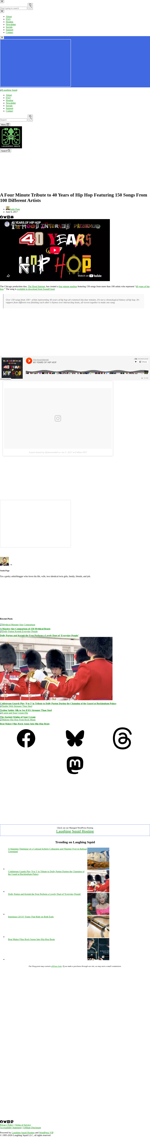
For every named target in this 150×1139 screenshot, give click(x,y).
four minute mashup (68, 286)
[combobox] (13, 119)
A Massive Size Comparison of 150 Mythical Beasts (25, 629)
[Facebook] (2, 217)
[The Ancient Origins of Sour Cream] (14, 713)
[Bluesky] (5, 217)
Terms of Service (23, 1125)
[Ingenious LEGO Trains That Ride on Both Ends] (98, 936)
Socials (9, 105)
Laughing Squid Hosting (75, 831)
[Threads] (9, 217)
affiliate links (56, 966)
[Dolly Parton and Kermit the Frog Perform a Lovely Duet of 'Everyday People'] (98, 914)
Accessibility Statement (11, 1127)
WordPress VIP (46, 1132)
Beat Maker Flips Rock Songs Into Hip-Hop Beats (25, 724)
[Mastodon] (75, 775)
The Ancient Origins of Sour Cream (17, 717)
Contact (9, 111)
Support (9, 108)
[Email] (12, 217)
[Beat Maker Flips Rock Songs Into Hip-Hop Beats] (18, 719)
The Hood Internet (36, 286)
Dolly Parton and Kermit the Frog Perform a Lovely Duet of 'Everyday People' (44, 894)
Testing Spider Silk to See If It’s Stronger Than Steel (26, 710)
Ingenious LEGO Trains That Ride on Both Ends (31, 916)
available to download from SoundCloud (36, 289)
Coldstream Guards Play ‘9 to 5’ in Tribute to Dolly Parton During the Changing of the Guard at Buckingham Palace (58, 703)
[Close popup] (2, 37)
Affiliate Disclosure (32, 1127)
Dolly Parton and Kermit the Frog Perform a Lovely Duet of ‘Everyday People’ (39, 635)
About (9, 95)
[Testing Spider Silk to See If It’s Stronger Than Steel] (16, 706)
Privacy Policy (6, 1125)
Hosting (9, 100)
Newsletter (11, 103)
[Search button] (30, 118)
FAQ (8, 97)
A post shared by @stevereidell (43, 452)
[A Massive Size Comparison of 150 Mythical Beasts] (17, 624)
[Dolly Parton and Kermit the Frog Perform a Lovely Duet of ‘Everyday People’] (19, 631)
